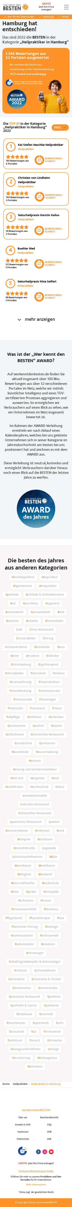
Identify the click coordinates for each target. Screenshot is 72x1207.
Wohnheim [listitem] (34, 1066)
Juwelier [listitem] (54, 822)
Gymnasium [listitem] (47, 743)
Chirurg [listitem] (48, 638)
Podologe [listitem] (51, 926)
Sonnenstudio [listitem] (47, 988)
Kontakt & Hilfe (23, 1125)
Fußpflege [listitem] (13, 717)
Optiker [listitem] (31, 892)
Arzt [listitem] (13, 603)
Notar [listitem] (15, 892)
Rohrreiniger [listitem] (35, 953)
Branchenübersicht (49, 1117)
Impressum (22, 1132)
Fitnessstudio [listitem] (23, 699)
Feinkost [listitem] (59, 673)
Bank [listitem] (61, 612)
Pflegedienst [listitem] (14, 918)
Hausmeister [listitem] (20, 752)
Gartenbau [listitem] (56, 717)
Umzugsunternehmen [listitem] (26, 1049)
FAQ (49, 1125)
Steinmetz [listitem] (46, 1014)
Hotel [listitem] (55, 778)
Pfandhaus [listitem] (51, 909)
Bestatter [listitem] (12, 621)
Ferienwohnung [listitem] (20, 682)
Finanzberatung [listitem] (20, 690)
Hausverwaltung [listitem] (47, 752)
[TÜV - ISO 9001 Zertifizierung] (23, 1151)
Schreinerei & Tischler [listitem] (46, 979)
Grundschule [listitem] (23, 743)
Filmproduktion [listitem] (49, 682)
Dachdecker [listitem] (42, 647)
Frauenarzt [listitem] (37, 708)
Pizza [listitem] (60, 918)
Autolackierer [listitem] (14, 612)
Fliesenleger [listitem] (47, 699)
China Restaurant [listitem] (41, 629)
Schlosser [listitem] (20, 970)
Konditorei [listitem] (45, 839)
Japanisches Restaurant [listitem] (26, 822)
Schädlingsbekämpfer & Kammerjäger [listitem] (35, 961)
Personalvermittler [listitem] (24, 909)
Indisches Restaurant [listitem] (34, 804)
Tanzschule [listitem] (16, 1031)
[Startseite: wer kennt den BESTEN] (16, 7)
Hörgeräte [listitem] (38, 778)
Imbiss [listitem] (60, 787)
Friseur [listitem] (57, 708)
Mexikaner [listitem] (45, 874)
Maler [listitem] (53, 857)
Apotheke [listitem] (12, 594)
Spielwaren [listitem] (51, 1005)
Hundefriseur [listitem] (14, 787)
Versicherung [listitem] (21, 1058)
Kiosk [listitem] (60, 830)
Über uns (22, 1117)
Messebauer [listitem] (23, 865)
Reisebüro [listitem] (48, 944)
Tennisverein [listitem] (52, 1031)
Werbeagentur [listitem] (47, 1058)
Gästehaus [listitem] (34, 717)
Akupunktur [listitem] (50, 577)
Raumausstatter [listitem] (22, 935)
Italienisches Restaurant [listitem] (34, 813)
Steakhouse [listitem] (24, 1014)
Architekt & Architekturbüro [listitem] (45, 594)
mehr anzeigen (40, 319)
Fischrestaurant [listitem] (49, 690)
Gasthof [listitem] (38, 725)
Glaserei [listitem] (56, 725)
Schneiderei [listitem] (16, 979)
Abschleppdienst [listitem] (23, 577)
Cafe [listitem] (19, 629)
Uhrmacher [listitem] (54, 1040)
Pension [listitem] (46, 900)
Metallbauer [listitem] (46, 865)
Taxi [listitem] (33, 1031)
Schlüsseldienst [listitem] (45, 970)
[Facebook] (38, 1151)
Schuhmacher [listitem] (21, 988)
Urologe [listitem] (53, 1049)
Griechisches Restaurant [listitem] (47, 734)
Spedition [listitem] (54, 996)
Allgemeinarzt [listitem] (22, 586)
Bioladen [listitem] (32, 621)
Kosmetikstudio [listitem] (24, 848)
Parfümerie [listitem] (25, 900)
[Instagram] (44, 1151)
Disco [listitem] (61, 647)
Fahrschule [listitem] (38, 673)
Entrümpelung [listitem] (21, 664)
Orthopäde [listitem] (51, 892)
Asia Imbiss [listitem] (30, 603)
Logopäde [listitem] (49, 848)
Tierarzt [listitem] (34, 1040)
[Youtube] (51, 1151)
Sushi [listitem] (59, 1023)
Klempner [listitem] (24, 839)
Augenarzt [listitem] (52, 603)
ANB (49, 1132)
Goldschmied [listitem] (15, 734)
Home (6, 1084)
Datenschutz (23, 1139)
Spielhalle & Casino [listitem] (24, 1005)
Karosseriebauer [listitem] (17, 830)
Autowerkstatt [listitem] (40, 612)
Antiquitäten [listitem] (48, 586)
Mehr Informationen (36, 1185)
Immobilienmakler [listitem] (35, 795)
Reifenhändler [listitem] (24, 944)
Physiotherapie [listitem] (40, 918)
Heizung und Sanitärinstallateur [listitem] (35, 769)
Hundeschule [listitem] (39, 787)
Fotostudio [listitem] (15, 708)
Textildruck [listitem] (14, 1040)
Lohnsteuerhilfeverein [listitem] (27, 857)
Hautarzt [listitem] (35, 760)
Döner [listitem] (15, 656)
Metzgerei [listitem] (24, 874)
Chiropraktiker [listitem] (26, 638)
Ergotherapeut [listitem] (48, 664)
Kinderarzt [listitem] (42, 830)
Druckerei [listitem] (32, 656)
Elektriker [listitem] (52, 656)
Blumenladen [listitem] (54, 621)
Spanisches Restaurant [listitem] (24, 996)
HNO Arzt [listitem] (17, 778)
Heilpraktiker (20, 1084)
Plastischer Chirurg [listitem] (25, 926)
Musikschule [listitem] (50, 883)
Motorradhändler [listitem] (23, 883)
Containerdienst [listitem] (16, 647)
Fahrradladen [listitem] (14, 673)
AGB (49, 1139)
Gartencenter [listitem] (17, 725)
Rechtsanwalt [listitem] (49, 935)
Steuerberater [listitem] (16, 1023)
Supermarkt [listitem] (41, 1023)
